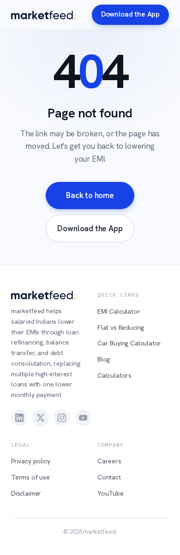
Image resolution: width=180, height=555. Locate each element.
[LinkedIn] (19, 417)
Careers (109, 461)
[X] (40, 417)
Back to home (90, 195)
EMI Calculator (118, 311)
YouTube (110, 493)
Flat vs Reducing (120, 327)
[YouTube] (83, 417)
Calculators (114, 375)
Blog (103, 359)
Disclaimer (26, 493)
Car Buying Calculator (129, 343)
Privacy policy (30, 461)
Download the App (130, 14)
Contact (109, 477)
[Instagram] (62, 417)
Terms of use (30, 477)
